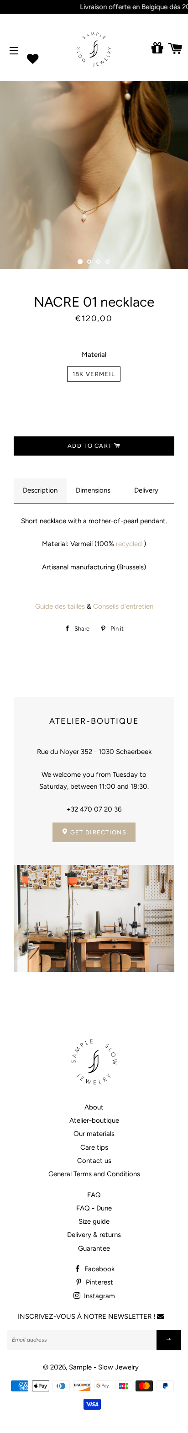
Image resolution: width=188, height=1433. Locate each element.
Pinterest (98, 1282)
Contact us (94, 1161)
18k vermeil (94, 374)
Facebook (99, 1269)
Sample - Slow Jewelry (104, 1367)
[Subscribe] (169, 1340)
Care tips (94, 1147)
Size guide (94, 1221)
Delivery (146, 490)
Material (94, 354)
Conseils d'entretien (123, 606)
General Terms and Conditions (94, 1174)
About (94, 1107)
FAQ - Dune (94, 1208)
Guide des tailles (60, 606)
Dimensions (93, 490)
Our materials (94, 1134)
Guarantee (94, 1248)
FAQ (94, 1195)
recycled (129, 544)
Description (40, 490)
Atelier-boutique (94, 1120)
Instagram (98, 1296)
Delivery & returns (94, 1235)
